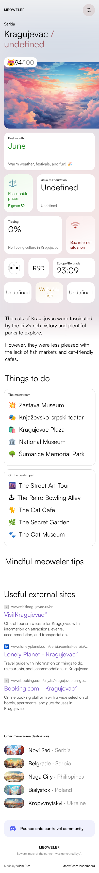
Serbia (9, 23)
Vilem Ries (23, 866)
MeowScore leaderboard (78, 866)
